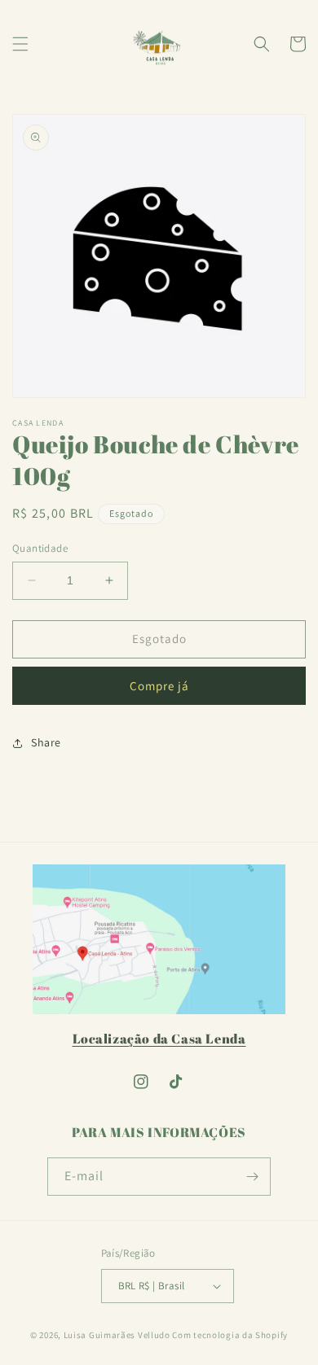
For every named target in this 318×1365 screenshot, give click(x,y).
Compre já (159, 685)
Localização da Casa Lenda (159, 1039)
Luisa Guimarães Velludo (117, 1335)
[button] (20, 44)
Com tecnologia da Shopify (230, 1335)
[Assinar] (252, 1176)
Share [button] (46, 742)
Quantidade (40, 548)
